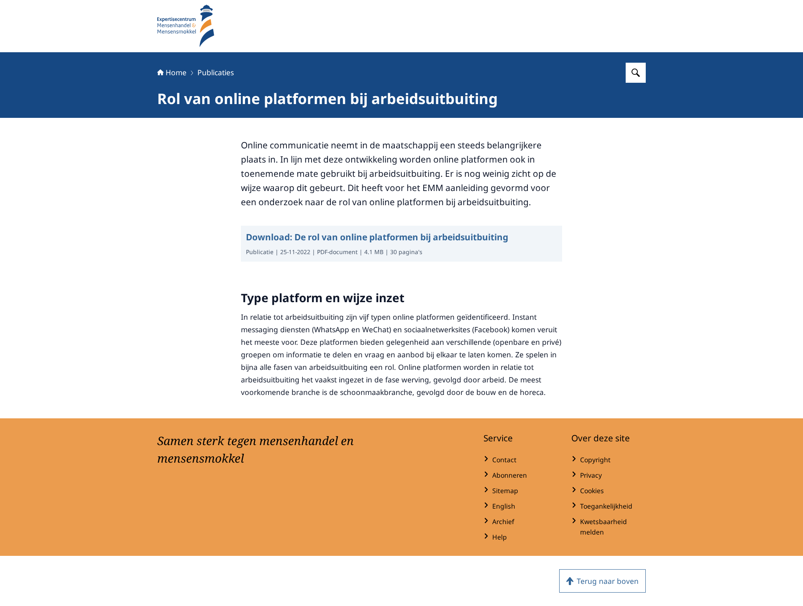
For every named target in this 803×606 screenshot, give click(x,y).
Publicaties (215, 72)
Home (176, 72)
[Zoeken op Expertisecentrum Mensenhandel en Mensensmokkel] (636, 73)
